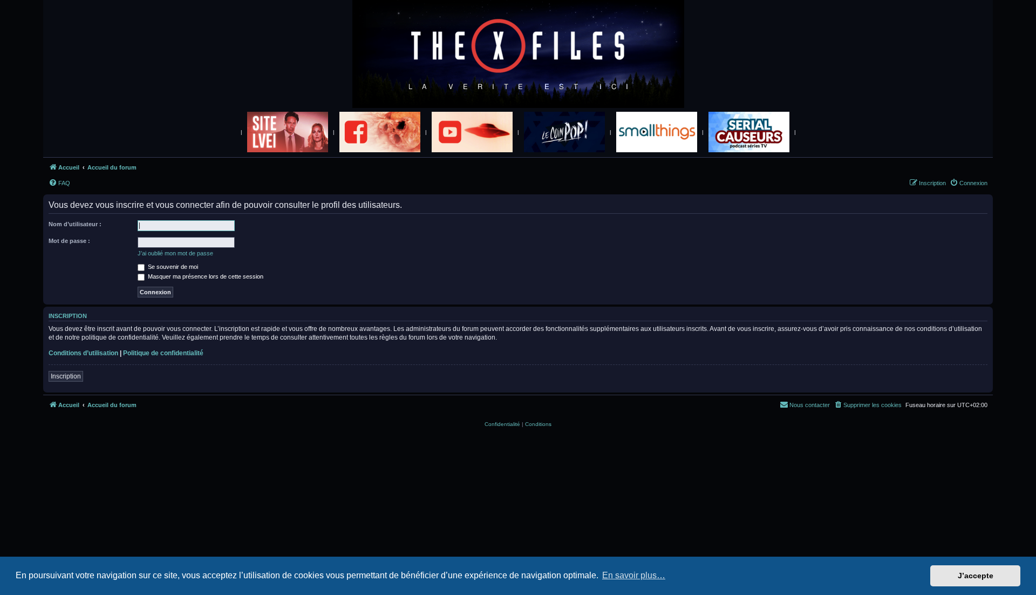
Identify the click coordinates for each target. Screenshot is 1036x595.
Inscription (66, 376)
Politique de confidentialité (163, 353)
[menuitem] (59, 183)
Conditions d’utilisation (83, 353)
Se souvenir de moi (172, 266)
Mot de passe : (69, 241)
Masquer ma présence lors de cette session (204, 276)
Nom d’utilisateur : (75, 224)
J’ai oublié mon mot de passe (175, 253)
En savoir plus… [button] (633, 575)
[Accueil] (518, 54)
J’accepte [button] (975, 575)
